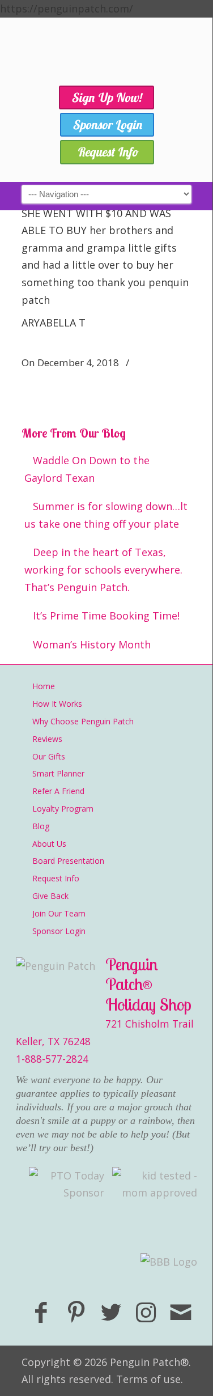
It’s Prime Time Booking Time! (106, 615)
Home (43, 686)
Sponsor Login (59, 931)
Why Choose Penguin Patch (83, 721)
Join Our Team (59, 913)
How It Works (57, 703)
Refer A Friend (58, 791)
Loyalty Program (62, 808)
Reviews (47, 738)
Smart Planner (58, 773)
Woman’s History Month (92, 644)
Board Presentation (68, 860)
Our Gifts (48, 756)
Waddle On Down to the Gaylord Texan (87, 469)
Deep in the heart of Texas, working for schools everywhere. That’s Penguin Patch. (103, 569)
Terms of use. (149, 1379)
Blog (40, 826)
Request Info (55, 878)
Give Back (50, 895)
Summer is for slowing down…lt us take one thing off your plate (106, 515)
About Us (49, 843)
